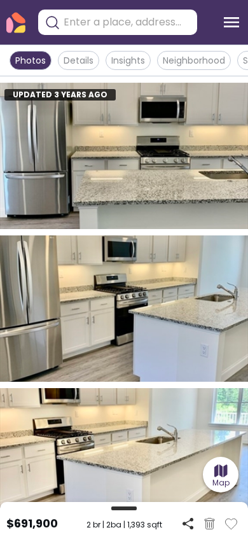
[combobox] (127, 22)
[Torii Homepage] (15, 22)
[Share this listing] (188, 523)
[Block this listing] (209, 523)
